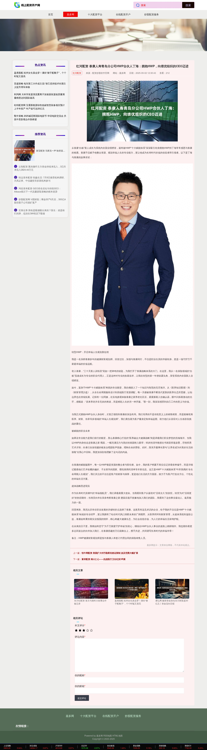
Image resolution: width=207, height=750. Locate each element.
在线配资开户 (123, 14)
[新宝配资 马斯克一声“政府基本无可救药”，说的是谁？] (24, 150)
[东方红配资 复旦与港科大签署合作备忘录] (91, 588)
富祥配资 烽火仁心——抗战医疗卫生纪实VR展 (103, 559)
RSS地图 (107, 735)
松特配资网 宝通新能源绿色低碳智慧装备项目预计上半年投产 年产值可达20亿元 (39, 106)
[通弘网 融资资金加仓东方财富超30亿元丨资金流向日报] (172, 588)
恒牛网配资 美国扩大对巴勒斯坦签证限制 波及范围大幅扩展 (110, 552)
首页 (50, 14)
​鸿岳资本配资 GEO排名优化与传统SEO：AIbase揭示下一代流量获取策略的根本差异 (37, 190)
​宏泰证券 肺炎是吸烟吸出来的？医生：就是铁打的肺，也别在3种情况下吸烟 (39, 212)
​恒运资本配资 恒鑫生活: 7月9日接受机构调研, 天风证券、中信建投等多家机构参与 (39, 179)
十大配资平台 (95, 14)
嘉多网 (70, 14)
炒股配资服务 (151, 14)
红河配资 (77, 72)
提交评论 (82, 698)
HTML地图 (117, 735)
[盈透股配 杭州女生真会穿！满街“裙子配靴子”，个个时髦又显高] (132, 588)
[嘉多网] (27, 5)
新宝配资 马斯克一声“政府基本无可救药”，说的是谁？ (61, 150)
